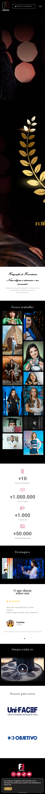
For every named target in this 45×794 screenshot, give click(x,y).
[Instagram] (13, 774)
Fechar (8, 789)
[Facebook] (18, 774)
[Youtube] (29, 774)
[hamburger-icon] (40, 6)
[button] (20, 638)
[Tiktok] (24, 774)
